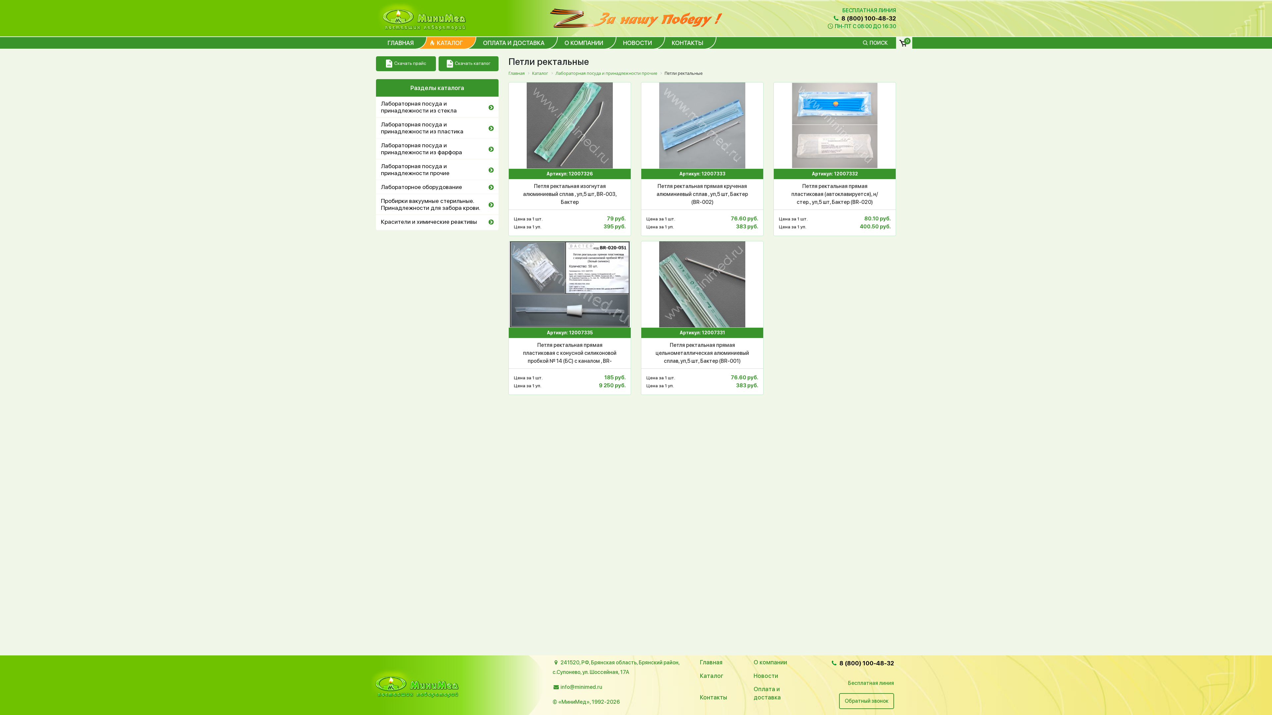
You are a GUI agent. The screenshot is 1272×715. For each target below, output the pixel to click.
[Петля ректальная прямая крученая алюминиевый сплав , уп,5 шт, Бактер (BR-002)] (702, 125)
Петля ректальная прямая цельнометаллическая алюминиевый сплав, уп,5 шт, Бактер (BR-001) (702, 353)
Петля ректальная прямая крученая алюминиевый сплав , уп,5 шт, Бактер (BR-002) (702, 194)
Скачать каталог (473, 63)
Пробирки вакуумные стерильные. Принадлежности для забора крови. (430, 204)
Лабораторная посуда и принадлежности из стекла (419, 107)
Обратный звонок (866, 701)
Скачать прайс (410, 63)
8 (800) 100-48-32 (868, 18)
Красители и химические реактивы (429, 221)
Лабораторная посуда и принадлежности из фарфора (421, 149)
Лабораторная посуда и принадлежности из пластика (422, 128)
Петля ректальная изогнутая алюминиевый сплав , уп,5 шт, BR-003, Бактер (570, 194)
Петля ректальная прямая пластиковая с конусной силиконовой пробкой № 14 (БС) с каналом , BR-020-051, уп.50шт (569, 353)
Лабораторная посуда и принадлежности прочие (415, 169)
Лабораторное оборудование (421, 186)
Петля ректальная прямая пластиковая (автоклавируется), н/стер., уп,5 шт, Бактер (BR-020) (834, 194)
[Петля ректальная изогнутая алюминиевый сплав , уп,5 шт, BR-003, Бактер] (570, 125)
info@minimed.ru (581, 687)
